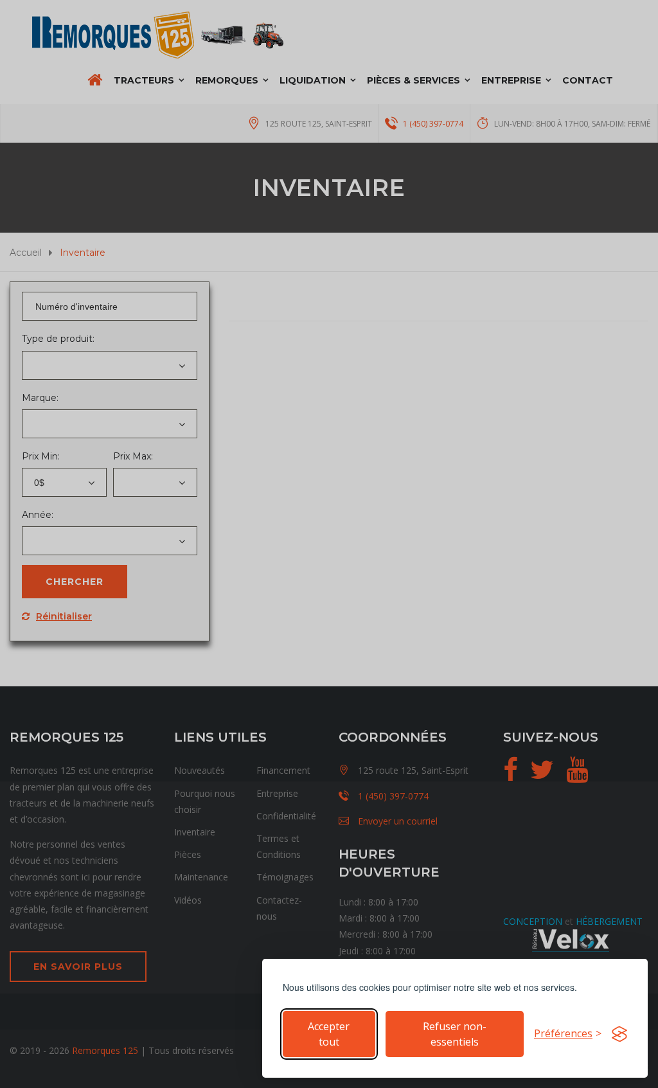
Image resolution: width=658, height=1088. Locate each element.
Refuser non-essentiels (454, 1034)
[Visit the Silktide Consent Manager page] (619, 1034)
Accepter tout (329, 1034)
